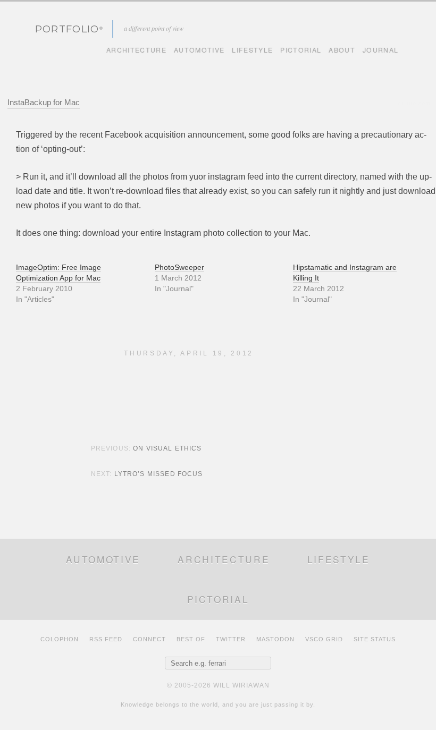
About (342, 50)
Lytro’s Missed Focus (158, 474)
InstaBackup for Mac (43, 102)
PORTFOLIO (67, 29)
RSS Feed (105, 639)
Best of (191, 639)
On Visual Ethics (167, 448)
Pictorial (300, 50)
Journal (380, 50)
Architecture (136, 50)
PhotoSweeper (179, 267)
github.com (414, 103)
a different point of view (153, 28)
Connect (149, 639)
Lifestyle (252, 50)
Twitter (231, 639)
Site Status (375, 639)
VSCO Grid (324, 639)
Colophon (59, 639)
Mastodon (275, 639)
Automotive (199, 50)
